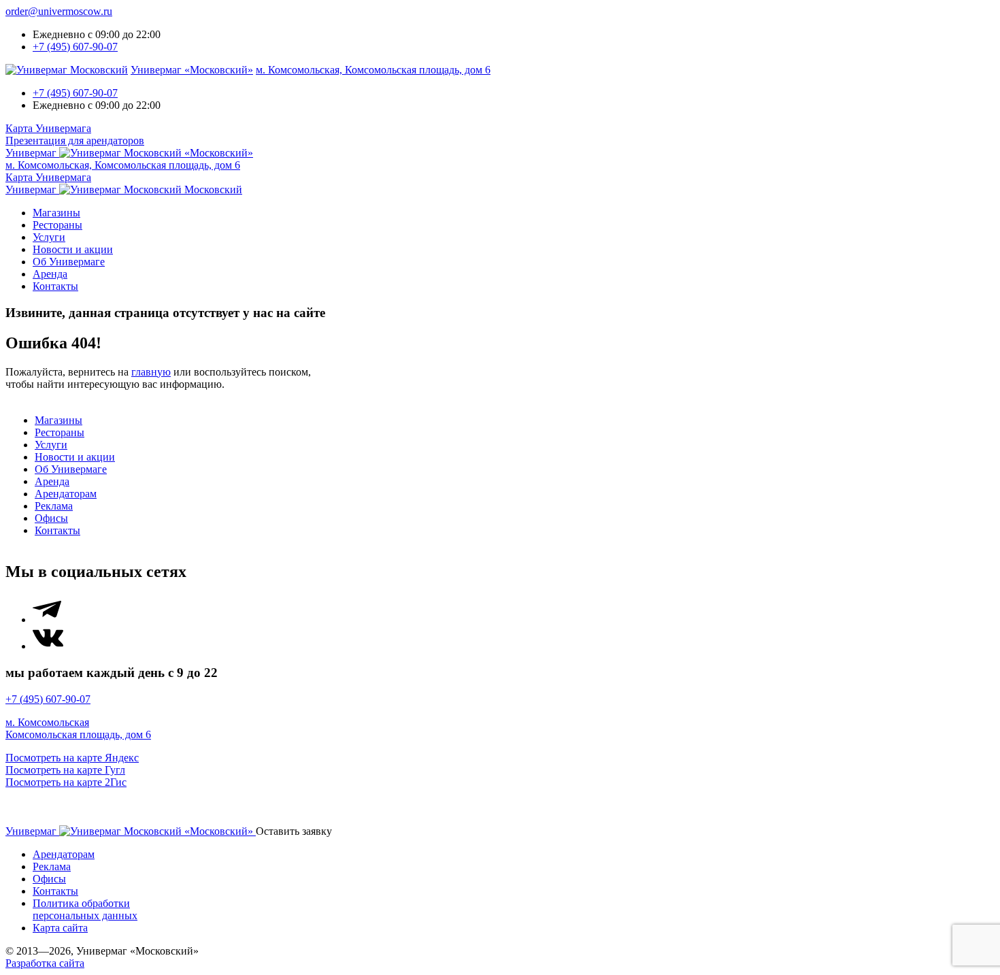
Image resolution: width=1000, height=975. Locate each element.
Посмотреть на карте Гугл (65, 770)
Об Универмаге (69, 261)
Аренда (50, 274)
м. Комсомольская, (373, 70)
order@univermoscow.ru (58, 11)
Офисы (51, 518)
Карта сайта (60, 927)
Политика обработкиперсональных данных (85, 909)
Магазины (56, 212)
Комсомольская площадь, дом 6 (78, 734)
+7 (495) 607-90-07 (75, 46)
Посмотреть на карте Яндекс (72, 757)
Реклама (54, 506)
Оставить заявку (294, 831)
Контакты (55, 286)
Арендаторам (66, 493)
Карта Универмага (48, 128)
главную (151, 372)
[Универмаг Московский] (66, 70)
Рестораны (57, 225)
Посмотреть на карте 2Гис (66, 782)
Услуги (49, 237)
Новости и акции (73, 249)
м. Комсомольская (47, 722)
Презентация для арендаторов (74, 140)
